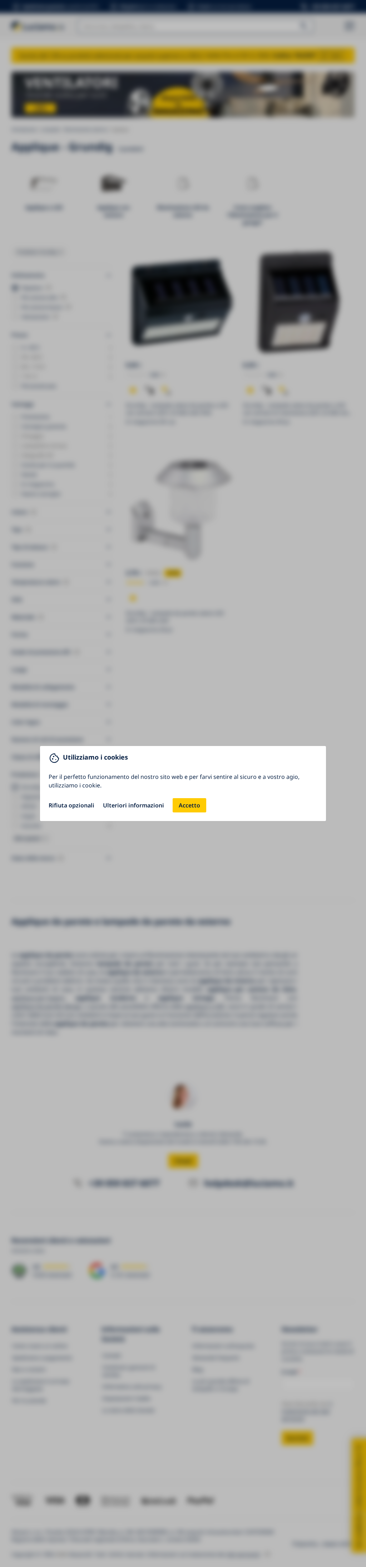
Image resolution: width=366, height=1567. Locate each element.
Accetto (189, 805)
